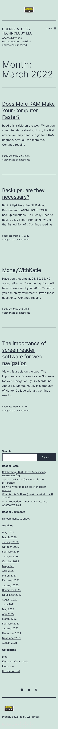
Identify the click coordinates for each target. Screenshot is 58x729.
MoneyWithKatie (21, 270)
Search (6, 451)
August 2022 (9, 599)
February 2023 (11, 580)
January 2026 (10, 542)
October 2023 (10, 561)
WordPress (33, 716)
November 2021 (11, 638)
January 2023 (10, 585)
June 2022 (8, 604)
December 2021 (11, 633)
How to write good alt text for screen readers (24, 488)
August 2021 (9, 642)
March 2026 (9, 537)
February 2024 (11, 551)
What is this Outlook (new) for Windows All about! (27, 496)
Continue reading (13, 144)
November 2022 (12, 594)
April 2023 (8, 570)
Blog (4, 656)
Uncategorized (11, 671)
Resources (24, 159)
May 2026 (8, 532)
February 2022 (11, 623)
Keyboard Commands (15, 661)
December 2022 (11, 590)
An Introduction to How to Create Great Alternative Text (26, 503)
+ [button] (25, 724)
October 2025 (10, 546)
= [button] (30, 724)
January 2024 (10, 556)
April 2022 (8, 614)
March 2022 (9, 618)
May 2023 (8, 566)
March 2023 (9, 575)
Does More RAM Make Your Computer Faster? (28, 110)
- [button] (20, 724)
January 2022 (10, 628)
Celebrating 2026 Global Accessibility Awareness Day (24, 474)
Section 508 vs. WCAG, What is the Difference (23, 481)
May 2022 (8, 609)
